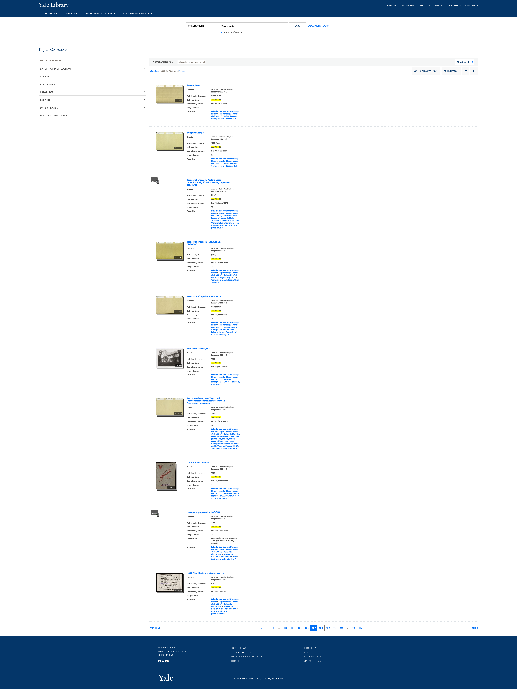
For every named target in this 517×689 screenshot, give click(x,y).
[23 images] (169, 140)
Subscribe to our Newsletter (246, 657)
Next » (182, 71)
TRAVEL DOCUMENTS (227, 496)
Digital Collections (53, 50)
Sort (425, 71)
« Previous (154, 71)
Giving (305, 652)
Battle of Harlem (217, 332)
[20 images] (169, 406)
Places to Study (471, 5)
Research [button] (50, 13)
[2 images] (169, 93)
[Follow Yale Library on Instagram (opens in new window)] (163, 661)
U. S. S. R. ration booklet (198, 462)
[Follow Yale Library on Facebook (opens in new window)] (159, 661)
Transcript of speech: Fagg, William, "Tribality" (204, 243)
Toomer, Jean (193, 85)
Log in (422, 5)
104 (293, 628)
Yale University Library (72, 5)
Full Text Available (53, 115)
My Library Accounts (241, 652)
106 (307, 628)
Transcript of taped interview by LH (204, 296)
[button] (297, 25)
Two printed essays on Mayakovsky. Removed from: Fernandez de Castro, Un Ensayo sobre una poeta (206, 400)
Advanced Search (319, 26)
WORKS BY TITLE (227, 330)
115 (353, 628)
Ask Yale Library (436, 5)
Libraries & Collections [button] (99, 13)
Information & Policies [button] (137, 13)
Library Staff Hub (311, 661)
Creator (46, 99)
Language (46, 92)
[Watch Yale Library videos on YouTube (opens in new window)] (167, 661)
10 (450, 71)
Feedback (235, 661)
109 (328, 628)
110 (335, 628)
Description (228, 32)
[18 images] (169, 250)
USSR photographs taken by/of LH (203, 512)
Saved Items (392, 5)
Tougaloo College (195, 133)
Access (44, 76)
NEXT (475, 628)
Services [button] (70, 13)
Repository (47, 84)
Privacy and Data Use (313, 657)
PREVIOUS (154, 628)
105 (300, 628)
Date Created (49, 107)
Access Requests (409, 5)
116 (360, 628)
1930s (235, 557)
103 (285, 628)
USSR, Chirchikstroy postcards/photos (205, 573)
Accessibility (309, 648)
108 (321, 628)
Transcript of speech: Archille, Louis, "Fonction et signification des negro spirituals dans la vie (208, 182)
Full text (240, 32)
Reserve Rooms (454, 5)
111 (341, 628)
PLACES (226, 382)
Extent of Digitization (55, 68)
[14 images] (169, 304)
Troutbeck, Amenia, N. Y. (198, 348)
